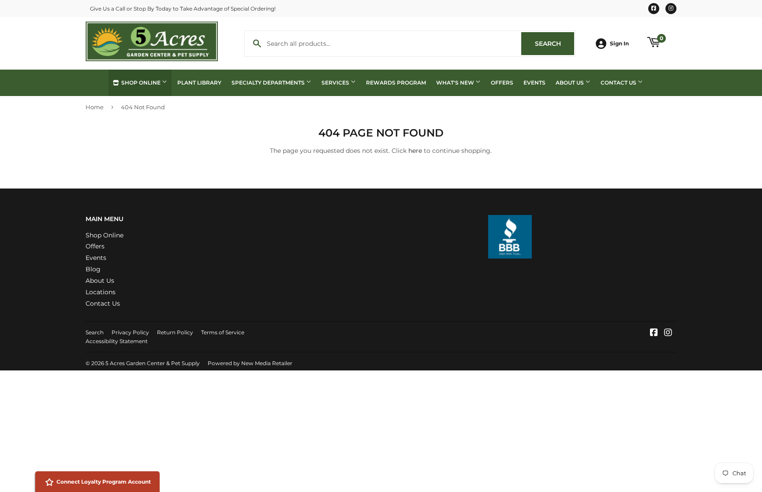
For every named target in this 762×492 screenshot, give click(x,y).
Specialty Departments (269, 82)
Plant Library (199, 82)
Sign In (619, 43)
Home (95, 107)
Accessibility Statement (117, 341)
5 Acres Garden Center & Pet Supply (152, 363)
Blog (93, 269)
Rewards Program (396, 82)
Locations (101, 292)
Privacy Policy (130, 332)
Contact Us (619, 82)
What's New (455, 82)
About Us (570, 82)
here (415, 151)
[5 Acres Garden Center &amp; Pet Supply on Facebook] (654, 333)
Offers (502, 82)
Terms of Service (222, 332)
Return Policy (175, 332)
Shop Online (141, 82)
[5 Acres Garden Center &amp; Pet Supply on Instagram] (668, 333)
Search (554, 44)
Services (336, 82)
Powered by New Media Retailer (250, 363)
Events (534, 82)
